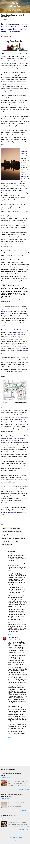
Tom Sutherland (7, 544)
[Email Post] (2, 525)
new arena (5, 541)
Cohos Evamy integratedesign (11, 531)
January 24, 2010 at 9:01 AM (14, 553)
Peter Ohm (14, 541)
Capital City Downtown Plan (11, 528)
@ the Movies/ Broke (8, 816)
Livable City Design (19, 538)
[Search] (28, 3)
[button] (28, 15)
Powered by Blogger (15, 837)
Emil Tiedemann (13, 638)
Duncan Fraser (6, 538)
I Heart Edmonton (15, 4)
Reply (9, 634)
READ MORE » (24, 789)
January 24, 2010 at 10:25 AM (14, 639)
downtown (14, 535)
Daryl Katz (5, 535)
